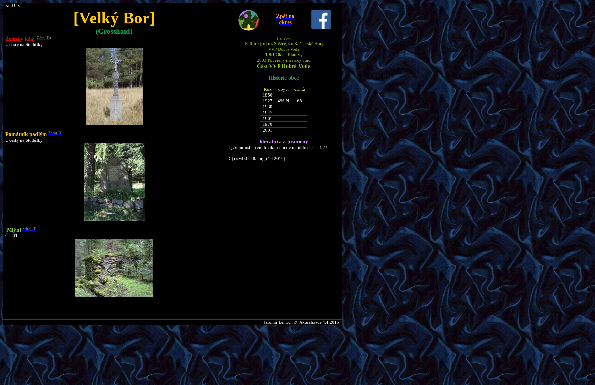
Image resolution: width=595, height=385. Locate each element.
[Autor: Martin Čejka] (114, 295)
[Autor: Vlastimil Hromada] (114, 219)
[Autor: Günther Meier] (114, 123)
